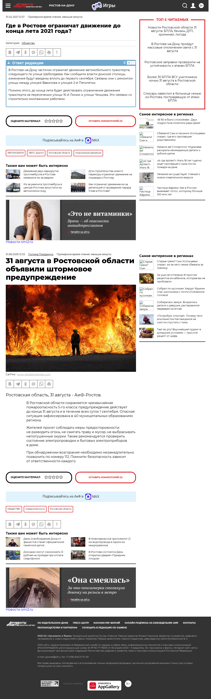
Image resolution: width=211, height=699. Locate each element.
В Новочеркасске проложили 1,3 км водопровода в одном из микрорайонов (109, 542)
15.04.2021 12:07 (15, 16)
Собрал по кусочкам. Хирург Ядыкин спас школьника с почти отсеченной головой (181, 292)
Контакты (189, 623)
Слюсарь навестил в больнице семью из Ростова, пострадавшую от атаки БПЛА (172, 97)
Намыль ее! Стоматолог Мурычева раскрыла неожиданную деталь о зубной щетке (179, 150)
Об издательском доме (53, 623)
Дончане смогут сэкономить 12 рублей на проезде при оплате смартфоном (43, 555)
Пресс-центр (81, 623)
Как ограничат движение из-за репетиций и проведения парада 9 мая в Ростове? (110, 187)
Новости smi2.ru (19, 242)
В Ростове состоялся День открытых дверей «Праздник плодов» (107, 555)
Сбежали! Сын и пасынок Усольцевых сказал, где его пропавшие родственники (181, 136)
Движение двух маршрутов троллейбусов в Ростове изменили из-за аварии (41, 174)
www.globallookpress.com (33, 374)
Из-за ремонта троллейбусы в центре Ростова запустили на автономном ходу (42, 187)
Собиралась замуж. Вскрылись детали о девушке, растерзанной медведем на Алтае (178, 305)
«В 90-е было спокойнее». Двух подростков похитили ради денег (178, 121)
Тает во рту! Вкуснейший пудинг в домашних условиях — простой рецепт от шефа (179, 333)
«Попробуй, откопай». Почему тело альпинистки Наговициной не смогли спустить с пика (180, 319)
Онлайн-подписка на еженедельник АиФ (151, 623)
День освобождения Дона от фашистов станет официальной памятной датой (43, 542)
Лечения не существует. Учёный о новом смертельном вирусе (178, 176)
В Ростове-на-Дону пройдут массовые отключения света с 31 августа (172, 47)
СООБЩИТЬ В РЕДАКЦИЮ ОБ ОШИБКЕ (104, 627)
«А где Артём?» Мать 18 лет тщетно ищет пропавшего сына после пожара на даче (179, 164)
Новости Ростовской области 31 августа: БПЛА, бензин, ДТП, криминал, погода (172, 31)
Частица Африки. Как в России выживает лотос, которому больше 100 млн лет (179, 191)
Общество (28, 43)
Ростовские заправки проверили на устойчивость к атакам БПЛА (172, 64)
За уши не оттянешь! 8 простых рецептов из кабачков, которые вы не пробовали (181, 278)
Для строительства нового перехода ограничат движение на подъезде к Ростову (110, 174)
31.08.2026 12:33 (15, 254)
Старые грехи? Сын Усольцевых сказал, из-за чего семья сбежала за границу (180, 264)
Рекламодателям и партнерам (57, 627)
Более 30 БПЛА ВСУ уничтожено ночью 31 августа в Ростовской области (172, 80)
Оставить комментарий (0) (106, 121)
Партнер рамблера (73, 683)
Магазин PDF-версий (107, 623)
